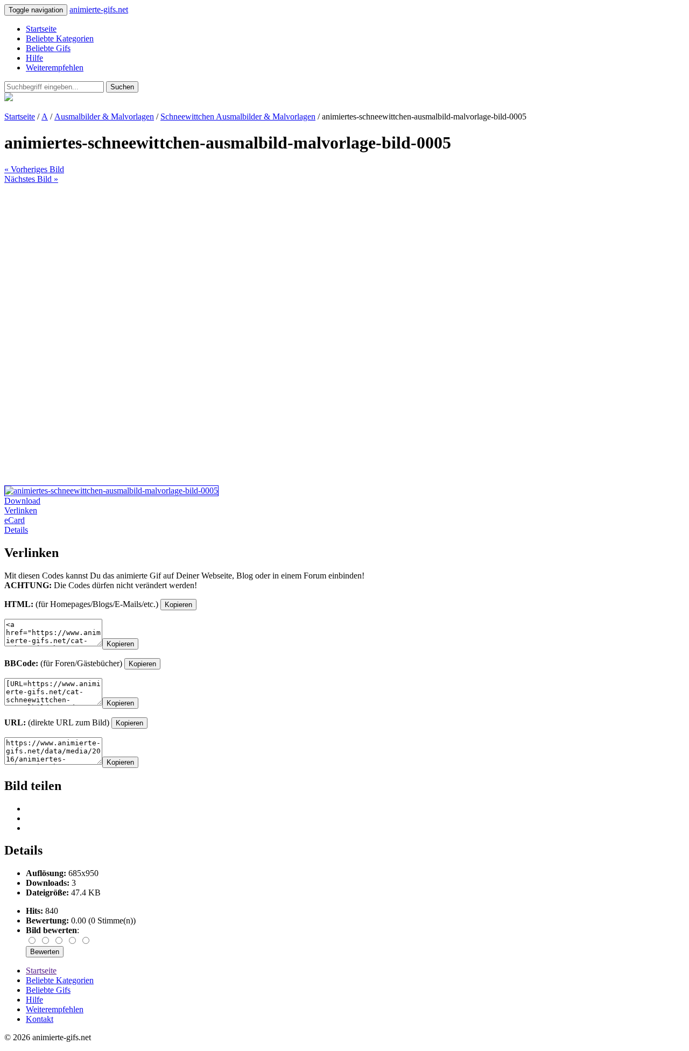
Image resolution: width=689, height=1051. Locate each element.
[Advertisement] (327, 259)
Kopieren (178, 605)
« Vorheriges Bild (34, 169)
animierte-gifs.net (98, 9)
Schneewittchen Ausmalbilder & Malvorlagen (237, 116)
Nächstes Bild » (31, 179)
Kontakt (39, 1019)
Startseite (41, 28)
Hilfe (34, 57)
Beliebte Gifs (48, 48)
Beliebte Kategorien (60, 38)
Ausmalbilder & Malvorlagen (104, 116)
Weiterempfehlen (54, 67)
